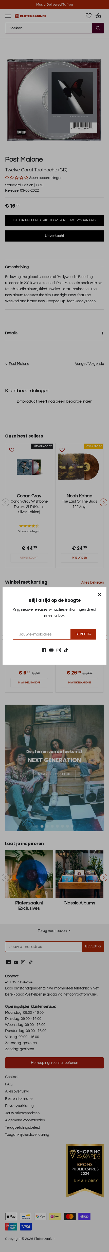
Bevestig (83, 634)
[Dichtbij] (99, 594)
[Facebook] (44, 649)
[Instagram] (59, 649)
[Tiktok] (66, 649)
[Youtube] (51, 649)
